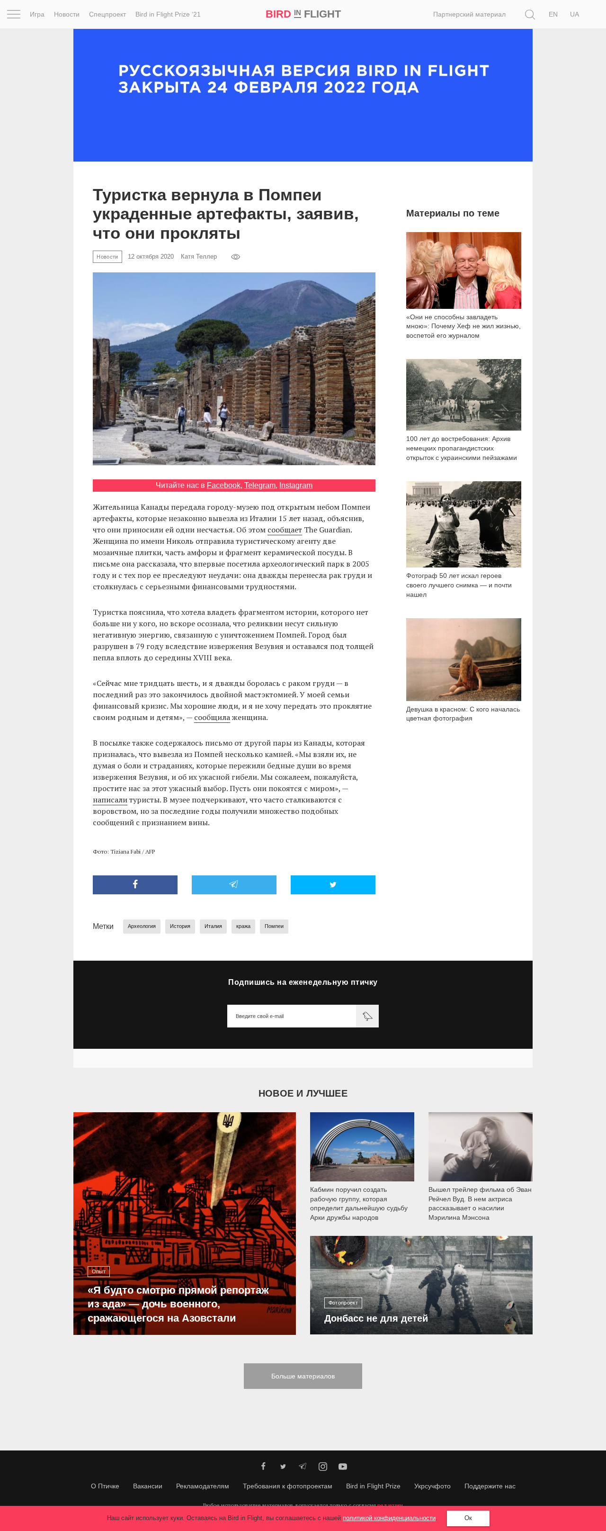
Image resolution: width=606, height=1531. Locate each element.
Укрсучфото (432, 1486)
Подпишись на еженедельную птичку (302, 982)
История (180, 926)
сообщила (212, 717)
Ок (468, 1518)
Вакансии (147, 1486)
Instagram (295, 485)
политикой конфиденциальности (389, 1518)
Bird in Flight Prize (373, 1486)
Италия (213, 926)
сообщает (284, 529)
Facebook (224, 485)
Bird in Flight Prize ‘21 (168, 14)
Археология (142, 926)
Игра (37, 14)
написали (110, 799)
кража (243, 926)
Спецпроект (107, 14)
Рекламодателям (202, 1486)
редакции (390, 1505)
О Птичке (105, 1486)
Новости (67, 14)
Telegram (260, 485)
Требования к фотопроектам (287, 1486)
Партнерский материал (469, 14)
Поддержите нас (490, 1486)
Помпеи (274, 926)
